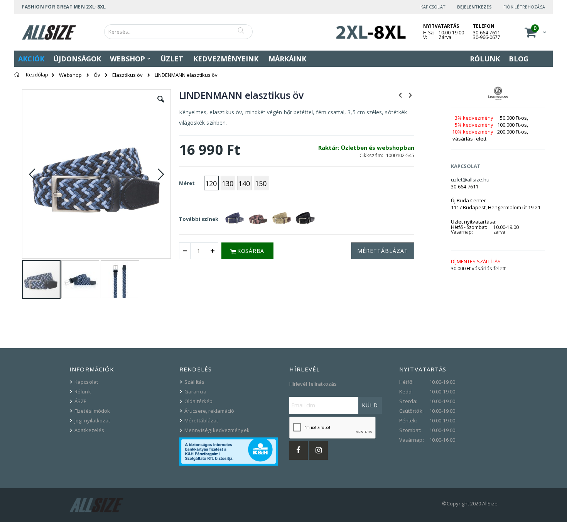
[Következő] (410, 94)
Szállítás (194, 381)
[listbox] (237, 184)
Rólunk (82, 391)
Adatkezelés (89, 430)
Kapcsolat (433, 7)
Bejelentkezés (474, 7)
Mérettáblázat (201, 420)
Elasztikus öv (127, 75)
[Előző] (400, 94)
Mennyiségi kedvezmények (217, 430)
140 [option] (244, 183)
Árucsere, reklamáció (209, 410)
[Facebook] (298, 450)
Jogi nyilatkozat (92, 420)
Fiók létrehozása (524, 7)
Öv (97, 75)
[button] (160, 105)
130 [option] (227, 183)
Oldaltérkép (198, 401)
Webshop (70, 75)
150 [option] (261, 183)
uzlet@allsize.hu (470, 179)
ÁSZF (80, 401)
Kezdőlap (37, 74)
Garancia (195, 391)
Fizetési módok (92, 410)
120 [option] (211, 183)
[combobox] (178, 31)
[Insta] (318, 450)
